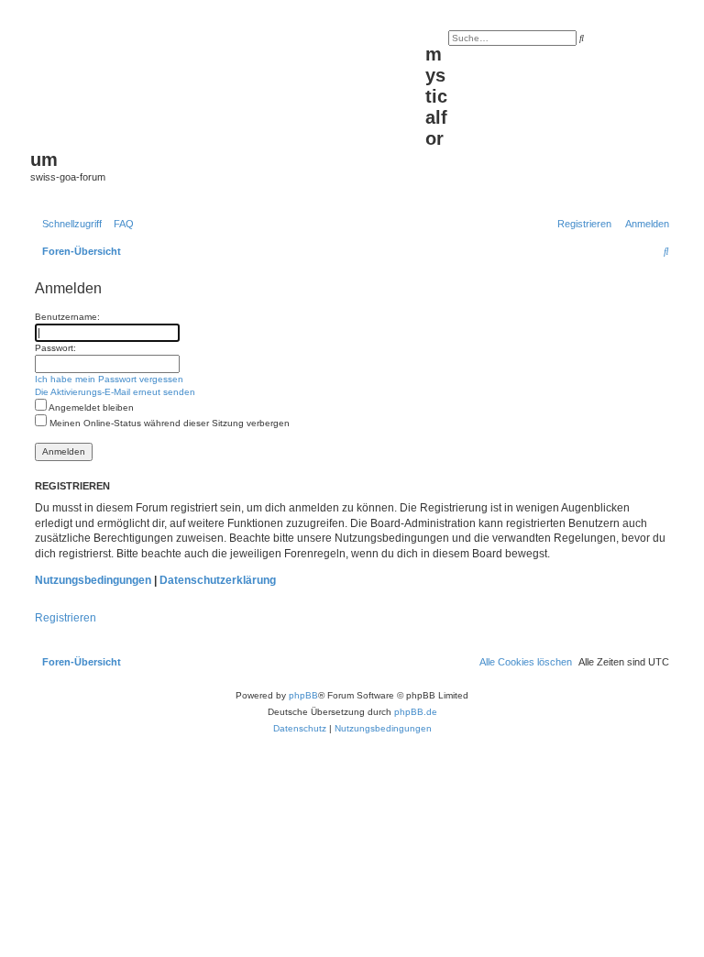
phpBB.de (415, 712)
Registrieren (65, 617)
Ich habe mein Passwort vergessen (109, 379)
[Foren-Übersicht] (227, 83)
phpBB (303, 695)
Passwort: (55, 348)
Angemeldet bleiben (90, 407)
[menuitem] (120, 224)
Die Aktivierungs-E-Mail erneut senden (115, 392)
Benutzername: (67, 317)
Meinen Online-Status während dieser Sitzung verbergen (168, 423)
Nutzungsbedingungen (93, 580)
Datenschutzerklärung (218, 580)
